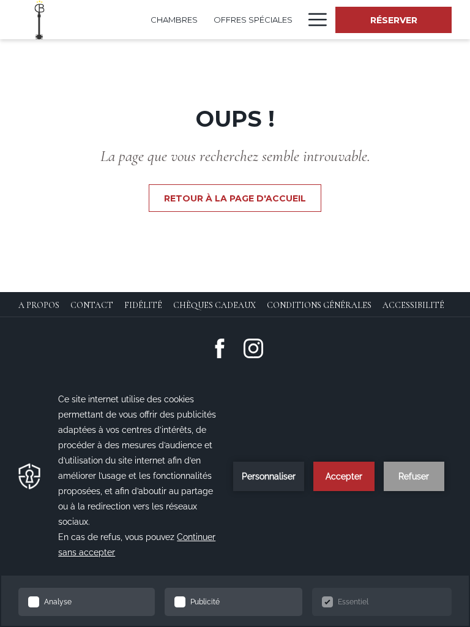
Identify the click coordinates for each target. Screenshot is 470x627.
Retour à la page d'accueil (235, 198)
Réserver (393, 20)
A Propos (38, 305)
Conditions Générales (319, 305)
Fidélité (143, 305)
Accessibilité (413, 305)
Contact (91, 305)
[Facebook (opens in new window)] (219, 347)
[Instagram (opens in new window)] (253, 347)
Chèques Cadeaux (214, 305)
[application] (235, 501)
